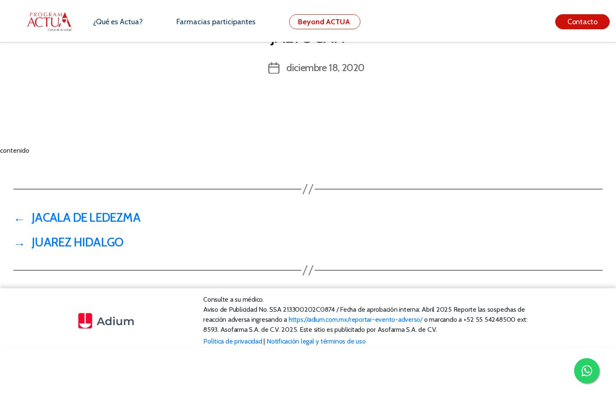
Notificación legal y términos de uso (316, 341)
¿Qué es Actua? (118, 21)
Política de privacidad (232, 341)
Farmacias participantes (216, 21)
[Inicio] (53, 22)
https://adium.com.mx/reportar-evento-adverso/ (355, 319)
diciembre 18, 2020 (325, 68)
